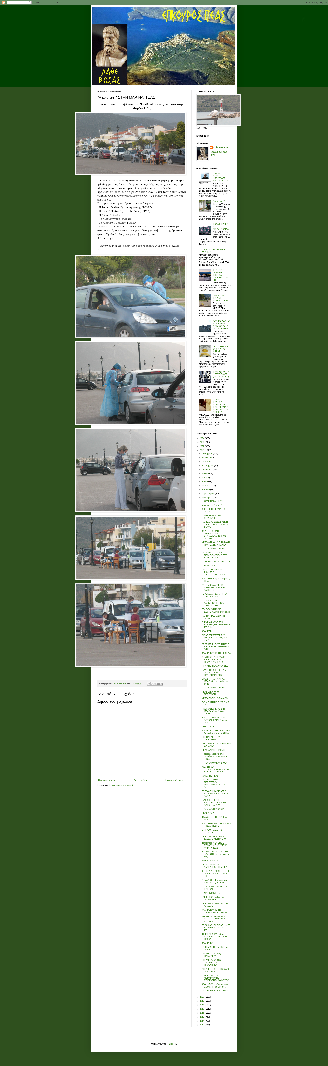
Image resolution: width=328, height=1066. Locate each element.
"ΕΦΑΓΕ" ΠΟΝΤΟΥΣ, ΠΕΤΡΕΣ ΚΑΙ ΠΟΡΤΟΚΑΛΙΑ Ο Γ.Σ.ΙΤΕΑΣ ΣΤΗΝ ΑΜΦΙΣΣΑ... (220, 406)
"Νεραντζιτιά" (219, 201)
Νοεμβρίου (207, 457)
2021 (202, 450)
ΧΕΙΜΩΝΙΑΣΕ (208, 726)
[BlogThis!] (152, 684)
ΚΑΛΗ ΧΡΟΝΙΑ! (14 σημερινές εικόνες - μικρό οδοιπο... (215, 985)
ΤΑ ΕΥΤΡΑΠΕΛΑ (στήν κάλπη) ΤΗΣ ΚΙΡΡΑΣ (221, 349)
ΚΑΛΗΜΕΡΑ (207, 943)
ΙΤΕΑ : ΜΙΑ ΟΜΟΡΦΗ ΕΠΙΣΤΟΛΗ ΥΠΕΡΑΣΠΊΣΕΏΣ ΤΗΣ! (221, 275)
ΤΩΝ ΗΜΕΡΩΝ (208, 566)
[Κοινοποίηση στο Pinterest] (161, 684)
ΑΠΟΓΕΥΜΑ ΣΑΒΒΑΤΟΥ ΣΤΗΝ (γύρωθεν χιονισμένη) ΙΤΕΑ (216, 731)
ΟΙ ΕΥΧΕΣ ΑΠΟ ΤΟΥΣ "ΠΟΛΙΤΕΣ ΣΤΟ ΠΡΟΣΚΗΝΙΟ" (211, 962)
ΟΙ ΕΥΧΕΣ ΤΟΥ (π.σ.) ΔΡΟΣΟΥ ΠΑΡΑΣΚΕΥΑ (216, 954)
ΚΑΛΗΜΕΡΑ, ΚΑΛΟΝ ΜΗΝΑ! (215, 991)
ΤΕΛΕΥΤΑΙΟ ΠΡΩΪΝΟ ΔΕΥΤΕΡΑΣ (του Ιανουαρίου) (216, 610)
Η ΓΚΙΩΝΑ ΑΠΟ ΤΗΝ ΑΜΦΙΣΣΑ (216, 562)
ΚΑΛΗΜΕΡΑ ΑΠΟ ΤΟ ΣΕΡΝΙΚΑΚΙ (211, 516)
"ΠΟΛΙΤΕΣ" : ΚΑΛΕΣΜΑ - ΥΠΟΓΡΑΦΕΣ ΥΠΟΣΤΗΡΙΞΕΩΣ (221, 177)
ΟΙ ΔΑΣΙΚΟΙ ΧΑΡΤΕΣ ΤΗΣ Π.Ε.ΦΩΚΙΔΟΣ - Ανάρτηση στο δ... (215, 637)
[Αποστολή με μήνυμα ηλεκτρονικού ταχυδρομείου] (149, 684)
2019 (202, 1001)
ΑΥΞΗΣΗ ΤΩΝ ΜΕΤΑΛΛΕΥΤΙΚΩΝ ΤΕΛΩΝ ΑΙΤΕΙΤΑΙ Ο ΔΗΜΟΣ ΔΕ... (215, 769)
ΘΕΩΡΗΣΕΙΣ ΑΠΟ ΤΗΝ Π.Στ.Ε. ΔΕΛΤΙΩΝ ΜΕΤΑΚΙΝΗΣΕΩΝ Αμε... (216, 646)
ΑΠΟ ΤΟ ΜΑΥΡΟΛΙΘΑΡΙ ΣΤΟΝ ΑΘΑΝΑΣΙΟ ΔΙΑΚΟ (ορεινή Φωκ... (216, 720)
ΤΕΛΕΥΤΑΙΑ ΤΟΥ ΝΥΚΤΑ (213, 809)
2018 (202, 1005)
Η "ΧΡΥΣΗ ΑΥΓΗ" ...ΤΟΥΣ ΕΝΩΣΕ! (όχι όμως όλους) (221, 374)
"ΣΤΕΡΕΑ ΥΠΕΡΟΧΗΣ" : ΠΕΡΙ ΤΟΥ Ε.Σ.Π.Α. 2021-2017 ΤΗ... (215, 873)
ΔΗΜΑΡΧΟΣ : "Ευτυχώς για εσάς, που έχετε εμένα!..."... (215, 881)
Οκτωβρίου (207, 461)
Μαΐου (205, 481)
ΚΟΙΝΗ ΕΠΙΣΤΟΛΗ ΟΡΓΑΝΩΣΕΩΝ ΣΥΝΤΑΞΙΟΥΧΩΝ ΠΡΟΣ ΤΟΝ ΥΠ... (214, 535)
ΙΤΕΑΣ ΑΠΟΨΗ (208, 813)
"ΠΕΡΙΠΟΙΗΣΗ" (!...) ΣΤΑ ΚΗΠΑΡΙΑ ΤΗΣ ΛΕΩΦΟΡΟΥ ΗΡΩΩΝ (216, 936)
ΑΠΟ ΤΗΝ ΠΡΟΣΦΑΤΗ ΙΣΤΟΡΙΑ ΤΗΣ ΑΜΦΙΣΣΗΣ (216, 824)
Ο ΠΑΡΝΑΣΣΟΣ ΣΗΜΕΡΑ (213, 549)
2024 (202, 438)
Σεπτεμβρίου (208, 466)
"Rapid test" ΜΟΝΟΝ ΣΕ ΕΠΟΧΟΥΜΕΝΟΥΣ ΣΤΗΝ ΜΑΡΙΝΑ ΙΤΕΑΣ (215, 845)
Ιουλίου (205, 473)
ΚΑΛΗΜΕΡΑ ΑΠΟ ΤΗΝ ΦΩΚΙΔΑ (216, 653)
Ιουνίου (205, 477)
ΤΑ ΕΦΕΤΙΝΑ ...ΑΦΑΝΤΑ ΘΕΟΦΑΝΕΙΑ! (212, 898)
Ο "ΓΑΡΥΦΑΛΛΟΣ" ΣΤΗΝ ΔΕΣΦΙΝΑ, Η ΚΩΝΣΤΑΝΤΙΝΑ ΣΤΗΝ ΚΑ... (216, 624)
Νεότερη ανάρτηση (106, 780)
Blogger (172, 1044)
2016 (202, 1013)
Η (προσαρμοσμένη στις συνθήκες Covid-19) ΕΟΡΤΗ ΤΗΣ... (216, 756)
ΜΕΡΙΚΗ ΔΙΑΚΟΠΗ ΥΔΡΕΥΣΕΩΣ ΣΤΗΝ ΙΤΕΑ (214, 866)
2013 (202, 1025)
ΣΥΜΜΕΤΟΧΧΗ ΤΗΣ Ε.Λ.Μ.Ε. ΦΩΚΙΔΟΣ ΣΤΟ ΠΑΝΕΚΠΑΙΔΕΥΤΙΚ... (215, 672)
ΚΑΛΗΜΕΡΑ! (207, 631)
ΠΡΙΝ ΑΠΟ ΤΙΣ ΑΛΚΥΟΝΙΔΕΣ (215, 666)
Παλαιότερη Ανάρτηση (175, 780)
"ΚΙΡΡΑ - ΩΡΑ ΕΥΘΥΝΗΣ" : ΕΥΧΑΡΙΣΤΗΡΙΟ (220, 298)
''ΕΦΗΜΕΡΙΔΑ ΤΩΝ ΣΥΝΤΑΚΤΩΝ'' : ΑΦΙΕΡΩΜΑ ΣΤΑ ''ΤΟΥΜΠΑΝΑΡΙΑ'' (222, 324)
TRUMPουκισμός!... (211, 893)
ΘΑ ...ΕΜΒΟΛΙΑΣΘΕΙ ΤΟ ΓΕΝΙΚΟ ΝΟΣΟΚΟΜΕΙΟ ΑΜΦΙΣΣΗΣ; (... (214, 587)
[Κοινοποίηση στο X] (155, 684)
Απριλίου (206, 486)
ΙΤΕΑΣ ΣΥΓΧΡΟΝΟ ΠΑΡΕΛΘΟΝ (210, 693)
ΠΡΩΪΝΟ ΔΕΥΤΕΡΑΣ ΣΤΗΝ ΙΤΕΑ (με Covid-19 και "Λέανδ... (214, 711)
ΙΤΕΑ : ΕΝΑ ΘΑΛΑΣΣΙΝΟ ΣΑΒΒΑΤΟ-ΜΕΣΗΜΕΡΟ (214, 837)
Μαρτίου (206, 489)
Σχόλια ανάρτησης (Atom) (121, 785)
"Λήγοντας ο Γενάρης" (212, 505)
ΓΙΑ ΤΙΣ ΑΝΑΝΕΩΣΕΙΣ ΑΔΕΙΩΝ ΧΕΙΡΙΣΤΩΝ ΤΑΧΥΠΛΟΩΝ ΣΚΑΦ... (215, 524)
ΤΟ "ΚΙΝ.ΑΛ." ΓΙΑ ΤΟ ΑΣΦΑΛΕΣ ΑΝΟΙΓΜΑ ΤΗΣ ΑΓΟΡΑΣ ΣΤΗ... (216, 927)
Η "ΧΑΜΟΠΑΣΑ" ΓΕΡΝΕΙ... (214, 501)
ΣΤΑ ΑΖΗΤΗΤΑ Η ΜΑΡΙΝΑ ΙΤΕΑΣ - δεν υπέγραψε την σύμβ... (215, 681)
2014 (202, 1021)
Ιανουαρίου (207, 497)
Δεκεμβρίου (207, 453)
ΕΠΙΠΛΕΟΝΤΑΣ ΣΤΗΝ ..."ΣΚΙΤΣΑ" (212, 831)
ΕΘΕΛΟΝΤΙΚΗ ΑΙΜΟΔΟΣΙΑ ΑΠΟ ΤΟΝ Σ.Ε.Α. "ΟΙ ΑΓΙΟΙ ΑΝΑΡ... (215, 793)
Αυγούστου (207, 469)
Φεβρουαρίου (208, 493)
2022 (202, 446)
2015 (202, 1017)
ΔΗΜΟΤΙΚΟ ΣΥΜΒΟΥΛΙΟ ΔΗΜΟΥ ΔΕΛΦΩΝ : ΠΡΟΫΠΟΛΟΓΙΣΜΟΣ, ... (214, 659)
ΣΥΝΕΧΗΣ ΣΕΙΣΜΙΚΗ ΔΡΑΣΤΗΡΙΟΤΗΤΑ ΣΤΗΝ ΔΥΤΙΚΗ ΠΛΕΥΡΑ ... (214, 802)
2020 (202, 997)
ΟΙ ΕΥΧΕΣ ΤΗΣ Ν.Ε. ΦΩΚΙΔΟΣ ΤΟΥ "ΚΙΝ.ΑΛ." (215, 970)
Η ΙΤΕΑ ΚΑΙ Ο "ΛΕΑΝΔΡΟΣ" (214, 763)
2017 (202, 1009)
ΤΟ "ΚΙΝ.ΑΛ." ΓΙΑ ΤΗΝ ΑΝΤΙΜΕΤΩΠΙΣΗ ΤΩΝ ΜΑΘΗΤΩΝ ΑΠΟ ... (213, 603)
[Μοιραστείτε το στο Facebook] (158, 684)
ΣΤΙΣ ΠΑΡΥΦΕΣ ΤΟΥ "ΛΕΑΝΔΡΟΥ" (211, 738)
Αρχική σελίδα (140, 780)
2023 (202, 442)
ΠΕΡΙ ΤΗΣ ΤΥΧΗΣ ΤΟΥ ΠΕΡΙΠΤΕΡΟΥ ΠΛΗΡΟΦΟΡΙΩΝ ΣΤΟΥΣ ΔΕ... (214, 783)
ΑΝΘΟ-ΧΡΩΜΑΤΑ (210, 860)
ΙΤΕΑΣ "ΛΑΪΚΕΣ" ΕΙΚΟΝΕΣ (214, 750)
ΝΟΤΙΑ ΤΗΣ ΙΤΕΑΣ (210, 776)
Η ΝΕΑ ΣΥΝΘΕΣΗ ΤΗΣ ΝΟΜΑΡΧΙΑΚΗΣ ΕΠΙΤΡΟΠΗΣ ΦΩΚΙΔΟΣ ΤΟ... (216, 978)
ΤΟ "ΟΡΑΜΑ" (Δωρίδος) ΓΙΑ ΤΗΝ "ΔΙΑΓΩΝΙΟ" (214, 595)
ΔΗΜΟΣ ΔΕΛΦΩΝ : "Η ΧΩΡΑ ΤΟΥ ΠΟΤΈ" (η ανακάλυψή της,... (215, 854)
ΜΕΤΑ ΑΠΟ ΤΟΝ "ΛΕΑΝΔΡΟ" (215, 698)
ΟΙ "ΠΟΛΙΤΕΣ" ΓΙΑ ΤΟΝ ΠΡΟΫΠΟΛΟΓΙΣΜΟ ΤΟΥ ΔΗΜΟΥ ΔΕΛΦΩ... (214, 555)
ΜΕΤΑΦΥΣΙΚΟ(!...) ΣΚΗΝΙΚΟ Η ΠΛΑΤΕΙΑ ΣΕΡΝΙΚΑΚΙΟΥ (216, 543)
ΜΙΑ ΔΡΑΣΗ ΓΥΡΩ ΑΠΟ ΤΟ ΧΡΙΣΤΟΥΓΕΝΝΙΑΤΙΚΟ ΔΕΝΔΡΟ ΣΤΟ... (214, 919)
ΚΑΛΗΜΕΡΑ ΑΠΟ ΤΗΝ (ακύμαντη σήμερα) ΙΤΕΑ (214, 911)
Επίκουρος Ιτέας (221, 147)
